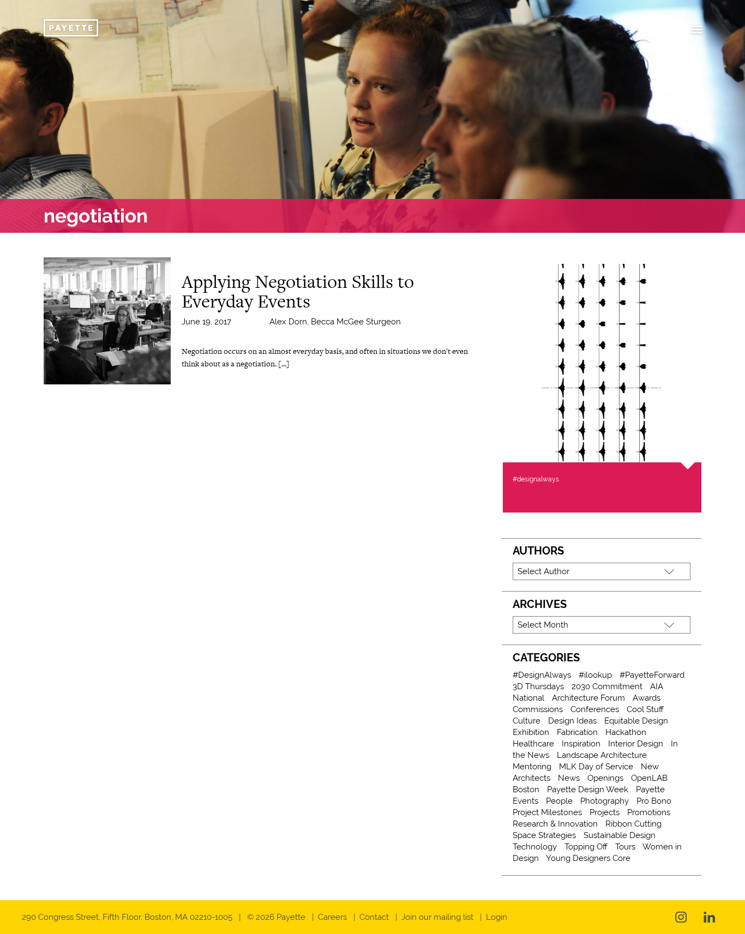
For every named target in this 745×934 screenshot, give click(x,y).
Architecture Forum (588, 698)
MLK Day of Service (596, 767)
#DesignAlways (542, 675)
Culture (526, 721)
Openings (605, 778)
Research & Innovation (555, 824)
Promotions (648, 812)
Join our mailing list (437, 917)
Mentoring (532, 767)
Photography (604, 801)
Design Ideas (572, 721)
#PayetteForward (652, 675)
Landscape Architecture (602, 755)
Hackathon (625, 732)
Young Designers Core (588, 858)
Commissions (538, 709)
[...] (284, 363)
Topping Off (586, 847)
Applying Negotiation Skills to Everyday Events (298, 291)
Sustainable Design (620, 835)
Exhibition (531, 732)
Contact (374, 917)
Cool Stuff (645, 709)
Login (496, 917)
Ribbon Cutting (633, 824)
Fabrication (577, 732)
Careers (332, 917)
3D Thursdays (538, 686)
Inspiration (581, 744)
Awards (646, 698)
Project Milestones (547, 812)
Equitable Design (636, 721)
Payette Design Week (587, 789)
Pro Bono (653, 801)
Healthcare (533, 744)
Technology (535, 847)
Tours (625, 847)
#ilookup (595, 675)
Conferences (594, 709)
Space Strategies (544, 835)
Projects (605, 812)
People (559, 801)
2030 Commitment (607, 686)
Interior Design (635, 744)
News (569, 778)
